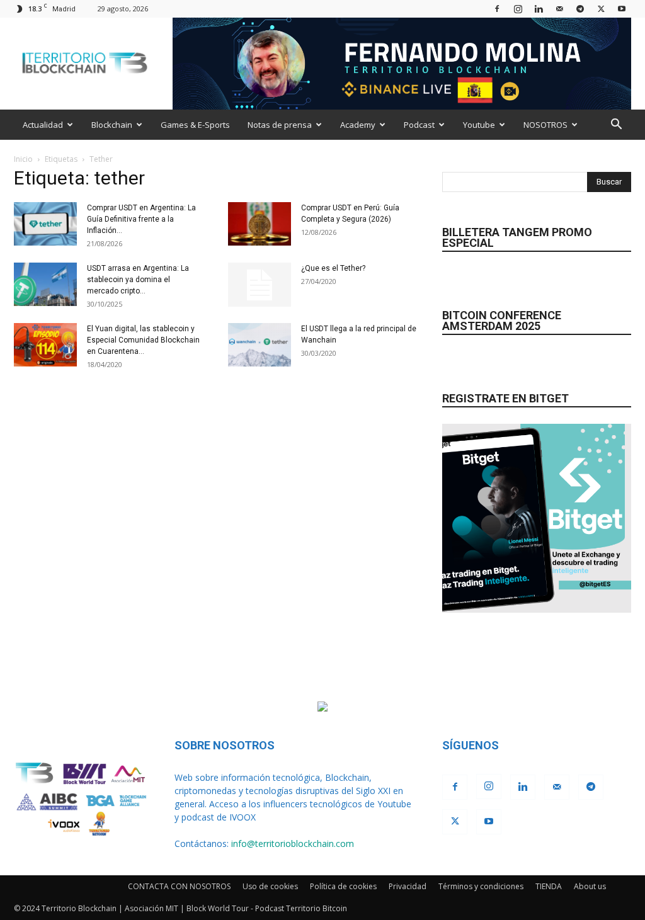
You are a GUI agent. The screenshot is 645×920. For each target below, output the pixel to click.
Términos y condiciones (480, 886)
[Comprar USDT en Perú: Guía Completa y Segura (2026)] (259, 224)
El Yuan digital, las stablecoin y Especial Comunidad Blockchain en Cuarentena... (143, 340)
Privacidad (407, 886)
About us (590, 886)
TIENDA (548, 886)
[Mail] (559, 8)
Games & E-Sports (195, 124)
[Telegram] (580, 8)
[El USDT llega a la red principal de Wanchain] (259, 344)
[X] (600, 8)
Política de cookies (343, 886)
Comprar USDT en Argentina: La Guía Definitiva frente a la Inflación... (141, 219)
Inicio (23, 159)
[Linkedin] (538, 8)
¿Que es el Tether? (333, 268)
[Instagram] (517, 8)
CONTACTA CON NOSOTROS (179, 886)
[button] (616, 126)
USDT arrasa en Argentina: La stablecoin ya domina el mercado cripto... (138, 279)
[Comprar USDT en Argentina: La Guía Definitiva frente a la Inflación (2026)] (45, 224)
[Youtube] (621, 8)
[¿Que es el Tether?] (259, 285)
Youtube (479, 124)
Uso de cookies (270, 886)
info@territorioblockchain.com (292, 843)
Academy (357, 124)
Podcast (419, 124)
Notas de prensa (280, 124)
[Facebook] (497, 8)
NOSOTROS (545, 124)
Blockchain (111, 124)
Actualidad (43, 124)
